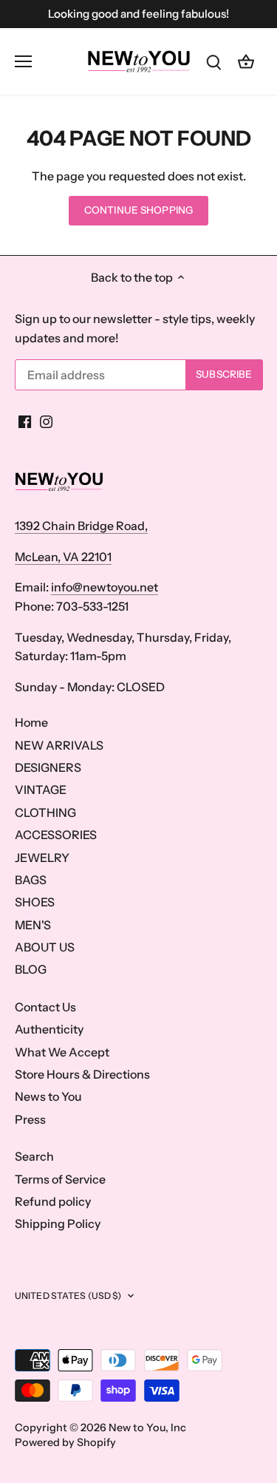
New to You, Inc (147, 1427)
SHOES (35, 902)
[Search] (213, 61)
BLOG (31, 969)
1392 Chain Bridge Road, (81, 525)
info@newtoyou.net (104, 587)
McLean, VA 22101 (63, 556)
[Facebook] (24, 421)
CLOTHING (45, 812)
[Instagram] (46, 421)
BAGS (31, 879)
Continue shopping (138, 210)
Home (31, 722)
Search (34, 1156)
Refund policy (53, 1201)
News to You (48, 1096)
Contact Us (45, 1007)
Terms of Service (60, 1179)
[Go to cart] (246, 61)
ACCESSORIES (56, 834)
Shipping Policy (57, 1223)
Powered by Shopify (65, 1442)
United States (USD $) (68, 1295)
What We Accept (62, 1052)
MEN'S (33, 924)
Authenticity (49, 1029)
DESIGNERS (48, 767)
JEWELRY (42, 857)
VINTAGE (40, 789)
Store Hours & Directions (82, 1074)
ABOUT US (45, 947)
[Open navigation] (23, 61)
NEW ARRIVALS (59, 745)
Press (30, 1119)
